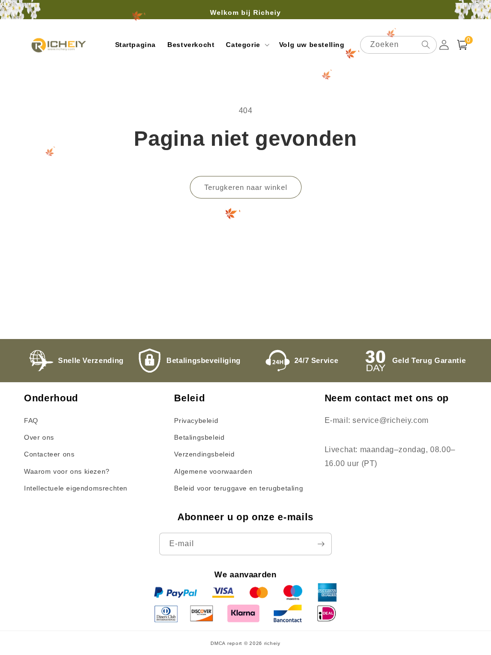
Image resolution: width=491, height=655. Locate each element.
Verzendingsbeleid (204, 454)
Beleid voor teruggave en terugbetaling (238, 488)
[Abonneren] (320, 544)
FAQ (31, 420)
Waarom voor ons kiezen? (67, 471)
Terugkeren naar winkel (245, 187)
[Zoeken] (425, 44)
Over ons (39, 437)
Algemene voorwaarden (213, 471)
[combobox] (398, 44)
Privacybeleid (196, 420)
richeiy (272, 643)
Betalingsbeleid (199, 437)
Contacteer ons (49, 454)
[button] (246, 45)
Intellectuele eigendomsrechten (76, 488)
